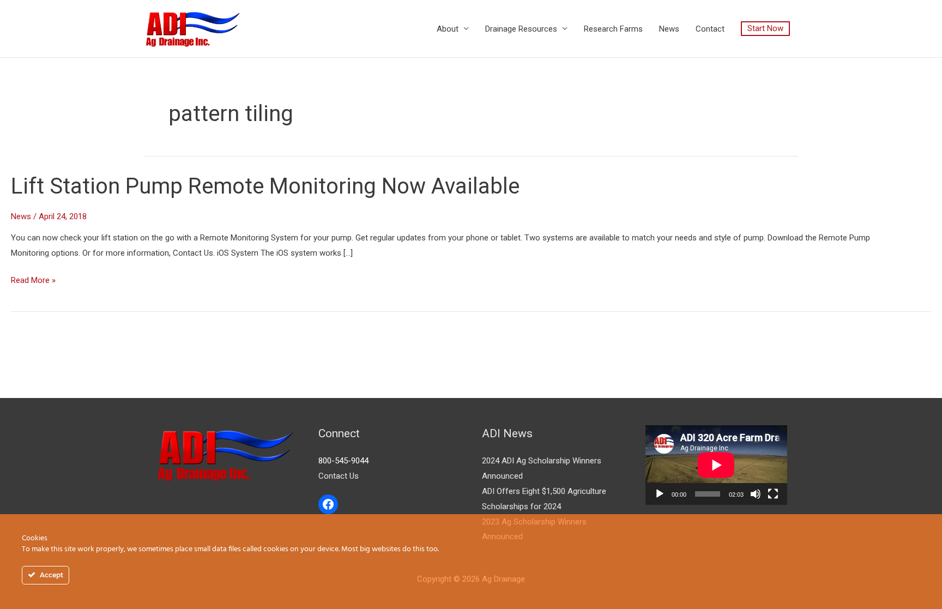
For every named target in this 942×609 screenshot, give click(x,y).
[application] (716, 465)
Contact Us (338, 476)
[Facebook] (328, 504)
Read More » (33, 279)
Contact (710, 29)
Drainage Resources (521, 29)
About (447, 29)
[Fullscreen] (773, 494)
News (669, 29)
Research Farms (613, 29)
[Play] (659, 494)
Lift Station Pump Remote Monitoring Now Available (265, 186)
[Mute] (755, 494)
